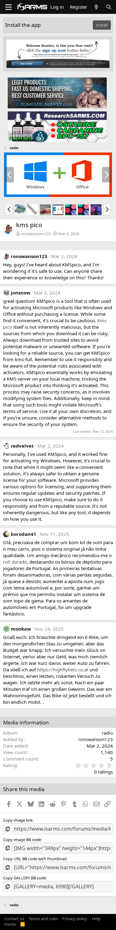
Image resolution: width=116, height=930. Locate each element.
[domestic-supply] (57, 93)
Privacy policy (74, 918)
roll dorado (15, 562)
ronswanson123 (35, 233)
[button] (9, 209)
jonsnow (20, 293)
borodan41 (23, 534)
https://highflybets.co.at (62, 669)
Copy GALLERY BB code (24, 878)
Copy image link (17, 820)
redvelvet (22, 446)
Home (10, 924)
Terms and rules (43, 918)
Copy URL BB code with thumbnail (34, 858)
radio (107, 733)
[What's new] (96, 7)
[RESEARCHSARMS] (57, 126)
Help (96, 918)
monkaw (21, 629)
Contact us (14, 918)
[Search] (109, 7)
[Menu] (8, 7)
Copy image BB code (22, 839)
